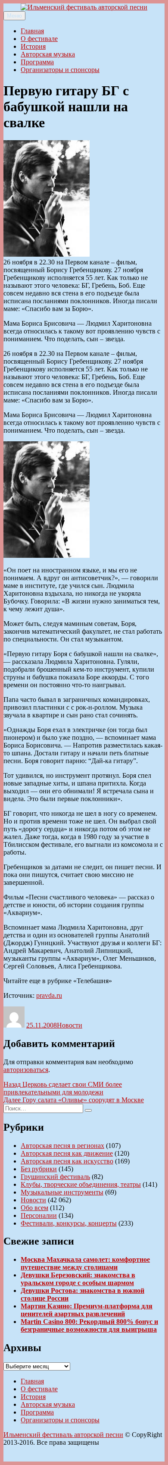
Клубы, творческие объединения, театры (81, 1184)
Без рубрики (39, 1169)
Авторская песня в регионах (62, 1145)
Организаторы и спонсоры (60, 69)
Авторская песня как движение (67, 1153)
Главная (32, 31)
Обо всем (34, 1207)
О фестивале (39, 38)
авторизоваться (25, 1069)
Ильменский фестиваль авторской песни (63, 1434)
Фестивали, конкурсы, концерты (69, 1223)
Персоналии (39, 1215)
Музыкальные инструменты (62, 1192)
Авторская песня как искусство (67, 1161)
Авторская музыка (48, 54)
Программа (37, 62)
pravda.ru (49, 995)
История (33, 46)
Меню (14, 16)
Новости (69, 1025)
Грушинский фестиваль (55, 1176)
